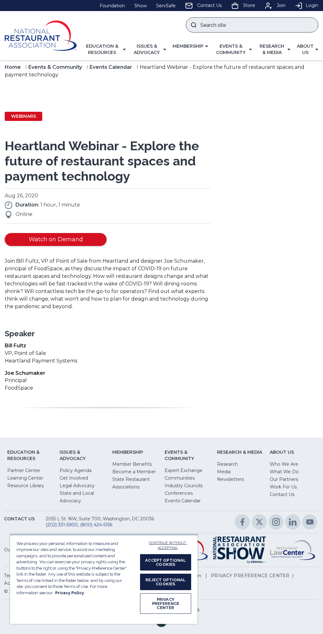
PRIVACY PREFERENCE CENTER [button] (250, 575)
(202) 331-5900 (62, 525)
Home (13, 67)
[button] (104, 49)
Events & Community (55, 67)
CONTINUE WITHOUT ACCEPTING (168, 545)
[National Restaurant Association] (41, 35)
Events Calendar (111, 67)
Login (312, 5)
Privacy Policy (69, 592)
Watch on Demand (56, 239)
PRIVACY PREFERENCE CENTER (165, 603)
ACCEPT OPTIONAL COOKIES (165, 562)
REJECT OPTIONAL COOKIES (165, 581)
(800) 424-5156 (96, 525)
